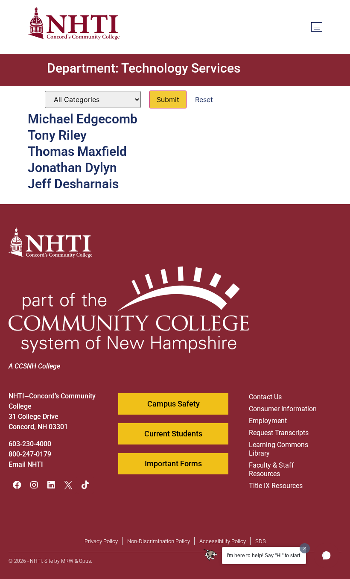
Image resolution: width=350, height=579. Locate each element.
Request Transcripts (279, 433)
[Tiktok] (85, 485)
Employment (268, 421)
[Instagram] (34, 485)
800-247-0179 (30, 454)
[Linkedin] (51, 485)
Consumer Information (283, 409)
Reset (204, 99)
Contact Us (265, 397)
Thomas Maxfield (77, 151)
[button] (326, 555)
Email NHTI (26, 464)
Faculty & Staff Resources (271, 469)
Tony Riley (57, 135)
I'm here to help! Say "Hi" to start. (264, 556)
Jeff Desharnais (73, 183)
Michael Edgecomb (82, 118)
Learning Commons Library (278, 449)
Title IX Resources (276, 486)
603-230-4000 (30, 444)
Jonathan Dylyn (72, 167)
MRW (67, 561)
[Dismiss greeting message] (305, 548)
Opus (85, 561)
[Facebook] (17, 485)
